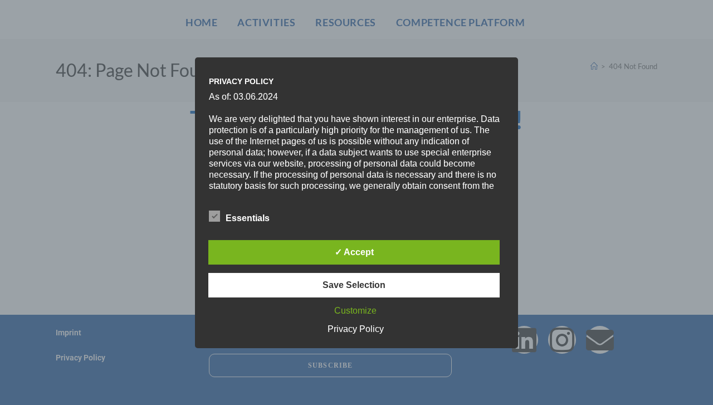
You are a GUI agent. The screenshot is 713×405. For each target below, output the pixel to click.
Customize (355, 310)
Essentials (248, 218)
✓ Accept (354, 252)
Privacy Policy (356, 329)
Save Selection (354, 285)
